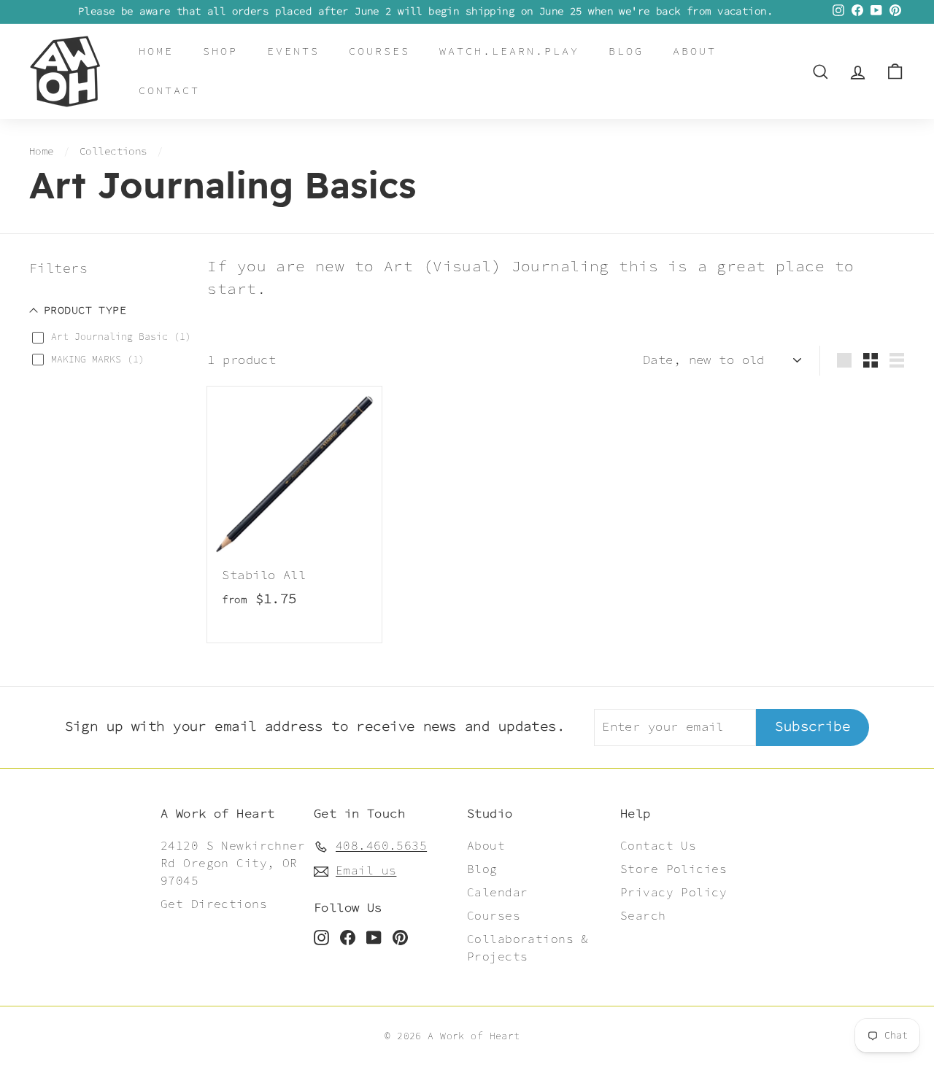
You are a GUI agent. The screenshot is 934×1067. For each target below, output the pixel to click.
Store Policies (673, 870)
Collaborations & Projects (528, 948)
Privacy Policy (673, 893)
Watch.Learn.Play (509, 51)
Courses (379, 51)
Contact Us (658, 846)
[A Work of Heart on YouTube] (374, 937)
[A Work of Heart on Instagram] (321, 937)
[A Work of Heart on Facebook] (347, 937)
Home (156, 51)
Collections (113, 152)
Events (293, 51)
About (695, 51)
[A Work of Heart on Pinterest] (400, 937)
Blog (626, 51)
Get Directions (214, 905)
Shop (220, 51)
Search (643, 916)
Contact (169, 90)
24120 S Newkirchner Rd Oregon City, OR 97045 (233, 864)
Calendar (497, 893)
